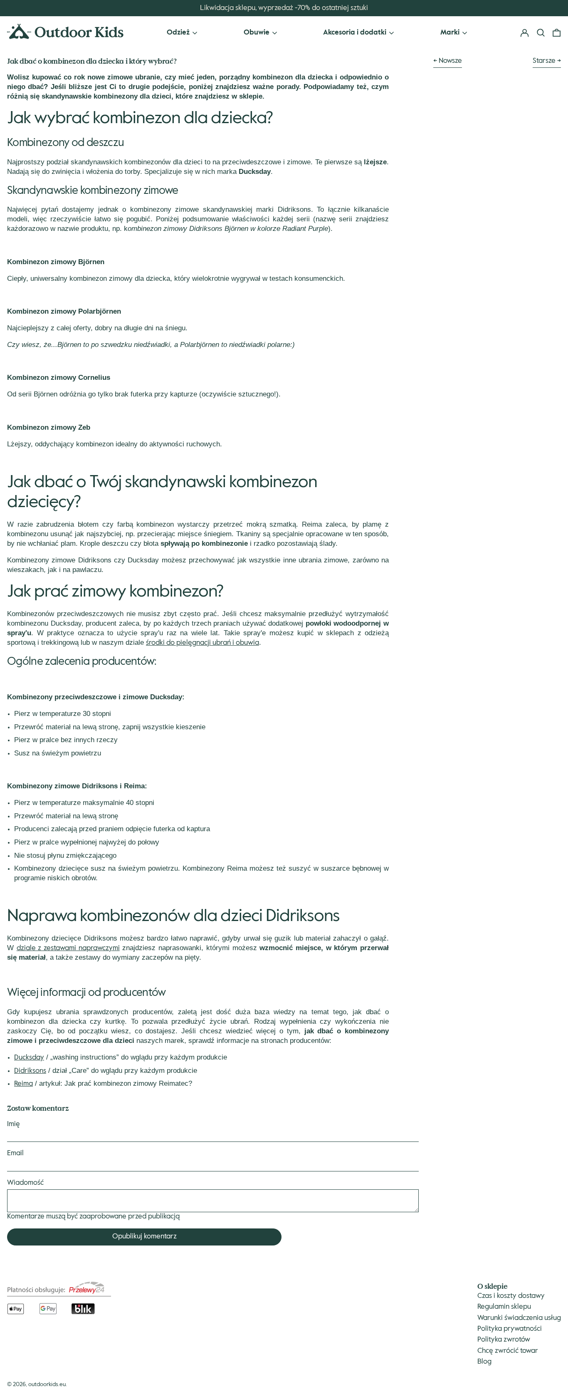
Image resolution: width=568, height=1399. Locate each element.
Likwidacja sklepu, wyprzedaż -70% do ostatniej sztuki (284, 8)
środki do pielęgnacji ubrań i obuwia (202, 642)
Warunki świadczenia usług (519, 1318)
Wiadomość (25, 1182)
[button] (556, 33)
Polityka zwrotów (503, 1339)
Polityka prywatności (509, 1328)
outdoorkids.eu (47, 1384)
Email (15, 1153)
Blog (484, 1361)
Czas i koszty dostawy (511, 1296)
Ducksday (29, 1057)
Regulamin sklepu (504, 1306)
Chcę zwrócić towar (507, 1350)
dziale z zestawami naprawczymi (68, 948)
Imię (13, 1124)
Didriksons (30, 1071)
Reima (23, 1083)
